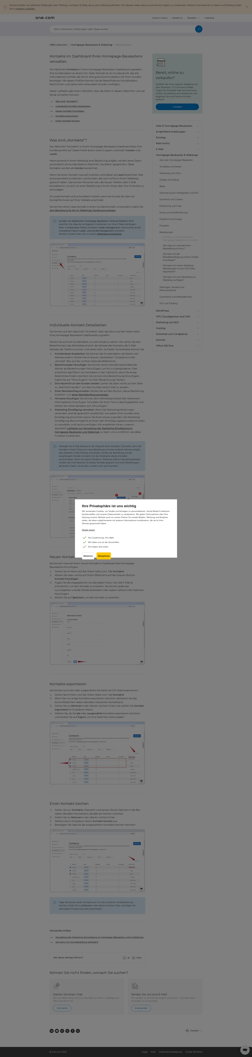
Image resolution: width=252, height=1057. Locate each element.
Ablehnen (88, 556)
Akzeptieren (104, 556)
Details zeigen (88, 530)
